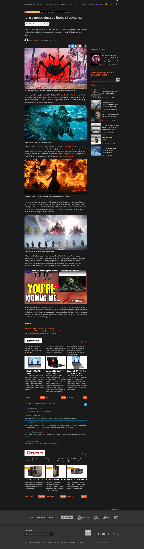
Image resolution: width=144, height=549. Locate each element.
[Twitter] (72, 46)
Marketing (73, 543)
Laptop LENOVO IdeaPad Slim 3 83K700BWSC (55, 372)
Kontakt (80, 543)
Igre (70, 4)
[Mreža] (53, 517)
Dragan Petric (105, 64)
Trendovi (38, 12)
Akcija (41, 496)
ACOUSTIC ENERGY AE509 (34, 480)
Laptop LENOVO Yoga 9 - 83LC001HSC (76, 372)
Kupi (42, 397)
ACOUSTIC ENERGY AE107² (56, 480)
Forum (84, 4)
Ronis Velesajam (73, 480)
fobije (42, 12)
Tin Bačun (104, 97)
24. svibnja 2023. (39, 423)
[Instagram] (113, 534)
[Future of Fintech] (116, 517)
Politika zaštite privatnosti (50, 543)
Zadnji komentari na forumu (39, 403)
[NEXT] (85, 341)
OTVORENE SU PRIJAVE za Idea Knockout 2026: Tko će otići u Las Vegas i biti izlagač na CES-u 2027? (110, 59)
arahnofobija (60, 12)
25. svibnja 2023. (36, 408)
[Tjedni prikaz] (105, 4)
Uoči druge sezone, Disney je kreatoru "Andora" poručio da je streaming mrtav (110, 127)
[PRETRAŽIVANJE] (111, 4)
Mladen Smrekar (34, 40)
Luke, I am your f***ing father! (109, 138)
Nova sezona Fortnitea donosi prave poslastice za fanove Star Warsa (110, 150)
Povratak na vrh (116, 509)
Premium (99, 4)
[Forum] (29, 517)
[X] (108, 534)
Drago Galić (105, 143)
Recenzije (40, 4)
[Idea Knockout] (96, 517)
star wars (66, 12)
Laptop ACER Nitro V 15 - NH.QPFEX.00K (33, 372)
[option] (34, 372)
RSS (25, 543)
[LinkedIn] (76, 46)
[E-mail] (80, 46)
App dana (77, 4)
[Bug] (41, 517)
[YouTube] (103, 534)
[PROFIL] (117, 4)
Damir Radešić (105, 109)
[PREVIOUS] (82, 341)
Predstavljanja (52, 4)
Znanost (63, 4)
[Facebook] (69, 46)
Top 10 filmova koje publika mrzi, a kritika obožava (40, 333)
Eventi (91, 4)
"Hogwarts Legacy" (70, 153)
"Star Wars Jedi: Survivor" (72, 146)
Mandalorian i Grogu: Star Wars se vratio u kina (39, 328)
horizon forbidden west (50, 12)
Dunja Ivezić (105, 132)
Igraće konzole (31, 12)
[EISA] (88, 533)
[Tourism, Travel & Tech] (106, 517)
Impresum (64, 543)
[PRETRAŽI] (118, 80)
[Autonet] (67, 517)
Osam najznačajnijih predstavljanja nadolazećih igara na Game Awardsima (47, 331)
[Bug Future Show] (83, 517)
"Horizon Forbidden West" (66, 95)
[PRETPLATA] (51, 534)
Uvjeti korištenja (35, 543)
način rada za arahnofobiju (64, 156)
